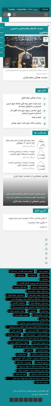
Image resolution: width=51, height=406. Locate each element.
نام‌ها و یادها (36, 117)
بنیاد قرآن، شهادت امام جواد (38, 295)
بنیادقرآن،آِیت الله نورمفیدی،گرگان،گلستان (33, 283)
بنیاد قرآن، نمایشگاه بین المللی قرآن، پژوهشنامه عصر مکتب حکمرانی (29, 299)
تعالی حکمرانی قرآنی (17, 311)
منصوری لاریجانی (42, 362)
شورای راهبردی (43, 351)
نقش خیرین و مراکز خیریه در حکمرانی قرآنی (33, 370)
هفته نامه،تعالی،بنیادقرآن (39, 374)
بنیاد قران (44, 311)
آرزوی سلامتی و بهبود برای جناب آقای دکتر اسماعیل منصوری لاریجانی (25, 112)
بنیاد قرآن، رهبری (20, 287)
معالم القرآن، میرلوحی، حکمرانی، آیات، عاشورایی (31, 359)
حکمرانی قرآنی (16, 331)
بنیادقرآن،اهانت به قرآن (40, 287)
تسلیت (42, 227)
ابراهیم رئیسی (43, 271)
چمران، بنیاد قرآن (42, 382)
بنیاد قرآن (44, 275)
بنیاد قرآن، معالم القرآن (15, 295)
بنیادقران (33, 311)
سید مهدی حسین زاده (40, 343)
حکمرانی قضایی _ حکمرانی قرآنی (36, 335)
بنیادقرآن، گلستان (19, 303)
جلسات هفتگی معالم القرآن (35, 77)
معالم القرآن (22, 355)
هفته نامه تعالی (20, 374)
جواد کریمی (44, 319)
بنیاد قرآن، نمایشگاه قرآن (39, 303)
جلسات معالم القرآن (41, 315)
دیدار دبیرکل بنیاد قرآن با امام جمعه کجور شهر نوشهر (30, 339)
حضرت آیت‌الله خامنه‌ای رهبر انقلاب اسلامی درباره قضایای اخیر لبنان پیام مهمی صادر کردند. (28, 327)
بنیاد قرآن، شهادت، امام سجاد (38, 291)
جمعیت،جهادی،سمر (21, 315)
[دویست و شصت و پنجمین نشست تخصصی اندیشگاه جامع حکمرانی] (25, 155)
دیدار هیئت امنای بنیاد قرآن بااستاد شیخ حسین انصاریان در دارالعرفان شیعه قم (23, 105)
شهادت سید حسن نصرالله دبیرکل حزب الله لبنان (31, 347)
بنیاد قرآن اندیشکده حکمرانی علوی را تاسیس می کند (30, 307)
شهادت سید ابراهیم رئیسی (19, 343)
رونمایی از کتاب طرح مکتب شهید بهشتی (26, 123)
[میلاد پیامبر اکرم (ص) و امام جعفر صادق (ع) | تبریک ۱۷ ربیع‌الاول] (25, 143)
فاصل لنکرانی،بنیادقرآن (40, 355)
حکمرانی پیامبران (13, 335)
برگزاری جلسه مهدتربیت (36, 222)
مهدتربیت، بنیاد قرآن (24, 362)
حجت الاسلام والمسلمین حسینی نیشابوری (33, 323)
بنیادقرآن (33, 275)
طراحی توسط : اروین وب (40, 394)
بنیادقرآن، (44, 279)
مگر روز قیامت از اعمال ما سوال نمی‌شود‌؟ (33, 366)
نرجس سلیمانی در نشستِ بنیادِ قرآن (29, 201)
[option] (25, 191)
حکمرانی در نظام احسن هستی (37, 331)
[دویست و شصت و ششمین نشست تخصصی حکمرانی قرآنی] (25, 166)
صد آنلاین (29, 351)
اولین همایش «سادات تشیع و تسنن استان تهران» (27, 218)
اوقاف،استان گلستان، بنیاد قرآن (22, 271)
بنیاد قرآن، (20, 275)
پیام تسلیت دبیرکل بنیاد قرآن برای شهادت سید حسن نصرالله (30, 378)
